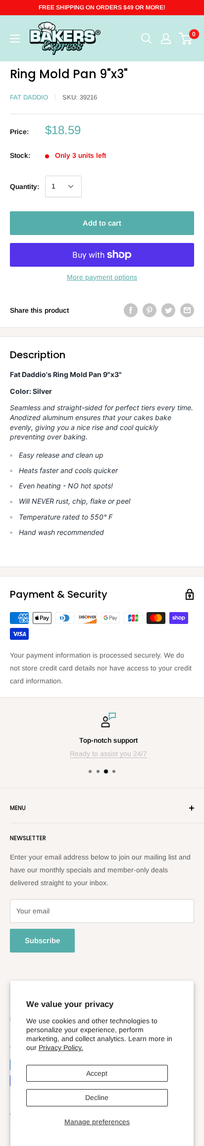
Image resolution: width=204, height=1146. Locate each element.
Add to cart (102, 223)
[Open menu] (15, 39)
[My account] (166, 38)
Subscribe (42, 940)
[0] (186, 39)
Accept (96, 1073)
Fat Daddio (29, 97)
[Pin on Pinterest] (149, 310)
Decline (96, 1097)
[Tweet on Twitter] (168, 310)
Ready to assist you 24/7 (102, 754)
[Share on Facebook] (131, 310)
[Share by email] (187, 310)
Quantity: (24, 187)
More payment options (102, 277)
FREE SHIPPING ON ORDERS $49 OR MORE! (102, 7)
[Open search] (146, 38)
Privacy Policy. (61, 1047)
